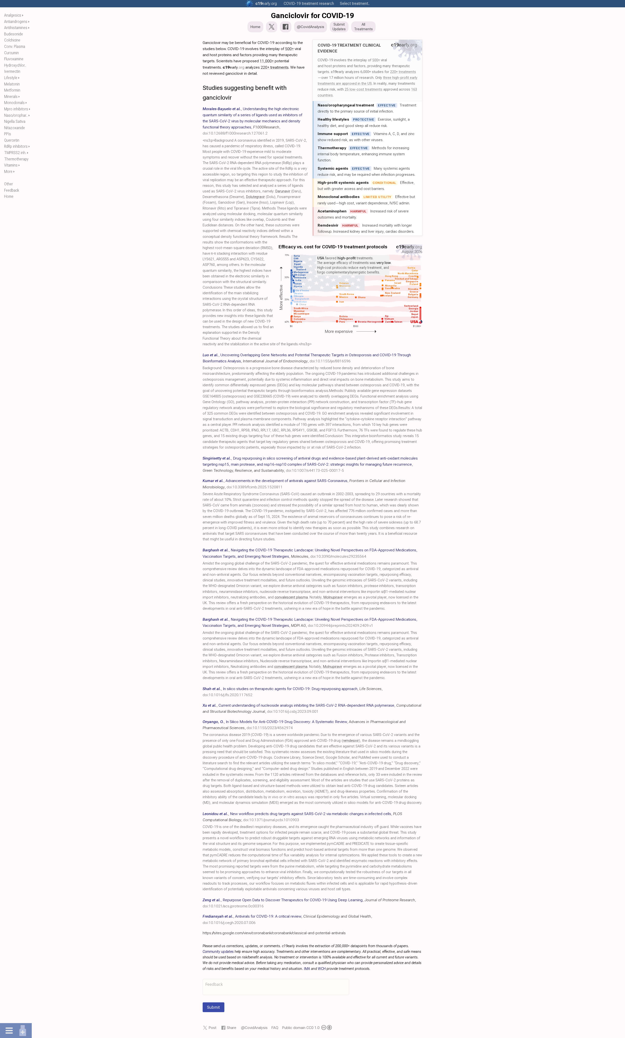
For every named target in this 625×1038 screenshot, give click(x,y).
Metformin (12, 90)
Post (212, 1027)
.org (266, 3)
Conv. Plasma (14, 46)
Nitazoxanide (14, 128)
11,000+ (267, 61)
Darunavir (282, 191)
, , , (252, 121)
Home (8, 196)
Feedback (11, 190)
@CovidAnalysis (254, 1027)
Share (231, 1027)
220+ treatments (403, 72)
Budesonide (13, 34)
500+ (376, 60)
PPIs (7, 134)
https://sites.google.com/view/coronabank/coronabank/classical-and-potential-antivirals (274, 933)
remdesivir (351, 741)
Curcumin (11, 53)
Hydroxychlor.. (15, 65)
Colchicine (12, 40)
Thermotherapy (16, 159)
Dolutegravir (255, 197)
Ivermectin (12, 71)
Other (8, 184)
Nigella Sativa (14, 121)
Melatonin (12, 84)
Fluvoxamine (13, 59)
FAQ (274, 1027)
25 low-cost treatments (363, 89)
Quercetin (11, 140)
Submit (213, 1007)
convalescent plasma (291, 597)
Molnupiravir (333, 597)
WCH (322, 969)
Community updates (218, 952)
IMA (307, 969)
